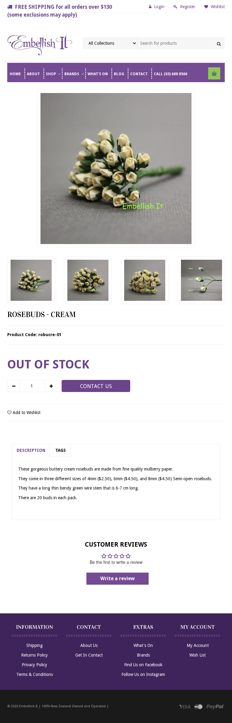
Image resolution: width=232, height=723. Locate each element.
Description (31, 450)
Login (159, 6)
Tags (60, 450)
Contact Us (96, 386)
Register (187, 6)
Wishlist (217, 6)
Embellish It (28, 706)
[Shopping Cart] (214, 73)
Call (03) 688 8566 (170, 74)
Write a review (117, 578)
